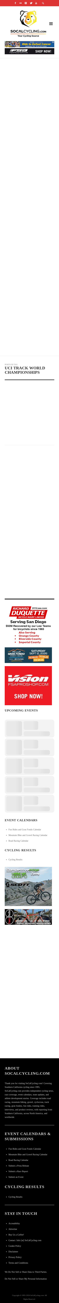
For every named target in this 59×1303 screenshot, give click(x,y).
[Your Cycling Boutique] (28, 917)
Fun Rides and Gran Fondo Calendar (24, 829)
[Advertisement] (29, 957)
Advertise (12, 1229)
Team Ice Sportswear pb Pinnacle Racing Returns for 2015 (27, 215)
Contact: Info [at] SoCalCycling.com (24, 1240)
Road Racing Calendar (18, 841)
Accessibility (14, 1223)
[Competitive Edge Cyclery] (28, 886)
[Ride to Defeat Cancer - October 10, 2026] (29, 44)
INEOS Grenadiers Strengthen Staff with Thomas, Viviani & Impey (28, 66)
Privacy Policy (15, 1257)
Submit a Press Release (18, 1166)
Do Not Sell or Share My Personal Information (26, 1279)
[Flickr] (20, 3)
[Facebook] (15, 3)
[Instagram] (25, 3)
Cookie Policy (14, 1246)
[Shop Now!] (28, 685)
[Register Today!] (28, 655)
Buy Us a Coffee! (16, 1235)
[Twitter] (30, 3)
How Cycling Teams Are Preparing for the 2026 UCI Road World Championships (29, 290)
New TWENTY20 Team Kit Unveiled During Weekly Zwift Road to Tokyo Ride (28, 141)
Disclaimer (13, 1251)
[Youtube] (36, 3)
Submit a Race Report (18, 1171)
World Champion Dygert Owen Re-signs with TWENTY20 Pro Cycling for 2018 (28, 593)
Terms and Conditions (18, 1263)
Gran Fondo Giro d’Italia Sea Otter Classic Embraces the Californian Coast (27, 178)
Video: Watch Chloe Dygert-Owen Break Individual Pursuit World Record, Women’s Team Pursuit (26, 544)
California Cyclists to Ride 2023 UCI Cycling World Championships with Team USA (27, 496)
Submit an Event (15, 1177)
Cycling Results (15, 859)
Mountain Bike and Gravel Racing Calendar (27, 835)
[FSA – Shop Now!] (29, 51)
